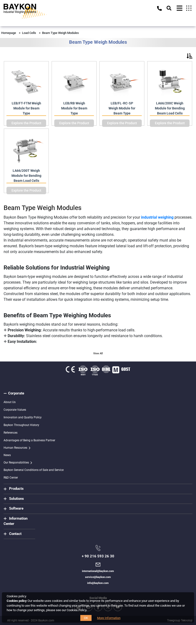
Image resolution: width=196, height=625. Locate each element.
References (10, 432)
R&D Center (11, 477)
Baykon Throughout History (21, 425)
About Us (10, 402)
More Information (108, 618)
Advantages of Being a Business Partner (29, 440)
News (7, 455)
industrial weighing (157, 217)
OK (86, 618)
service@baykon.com (98, 577)
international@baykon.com (98, 571)
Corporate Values (15, 409)
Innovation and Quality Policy (23, 417)
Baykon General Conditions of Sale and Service (34, 470)
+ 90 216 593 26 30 (98, 556)
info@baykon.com (98, 583)
